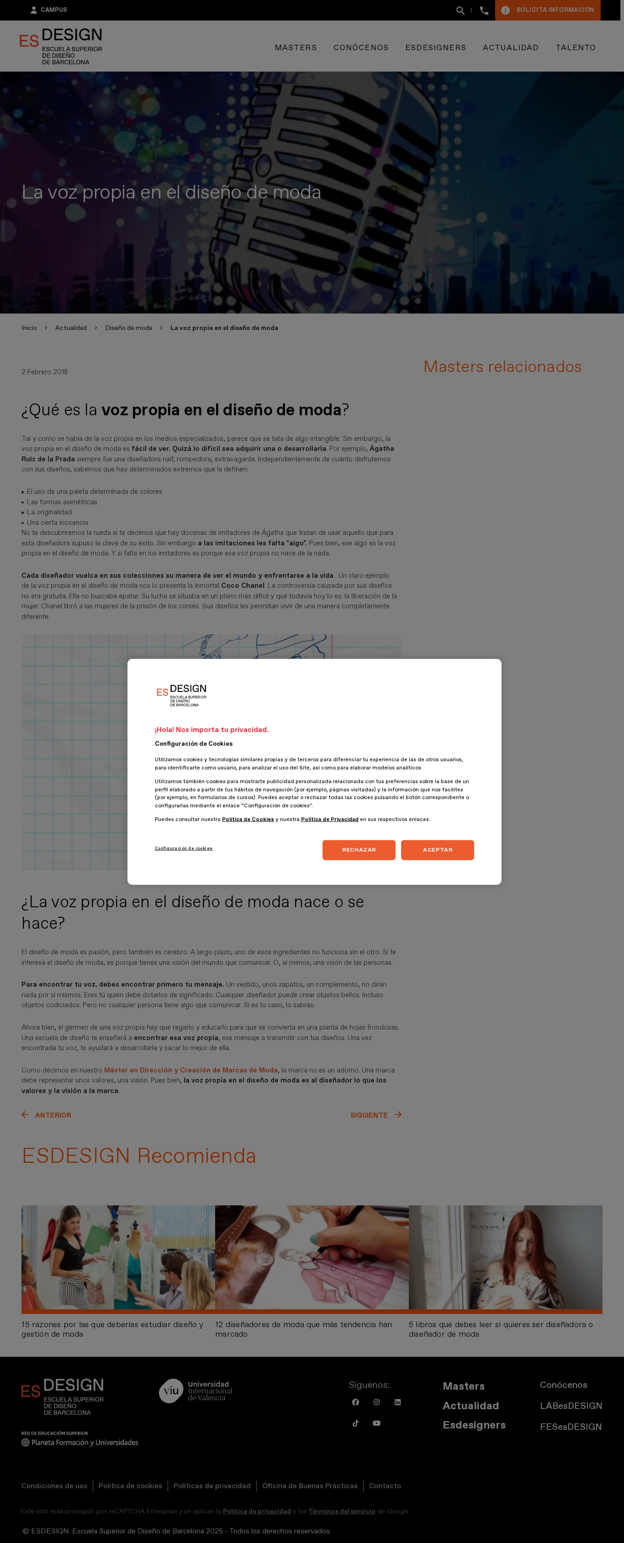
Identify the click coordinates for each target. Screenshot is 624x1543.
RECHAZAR (359, 849)
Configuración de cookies (184, 848)
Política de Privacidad (330, 819)
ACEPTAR (437, 849)
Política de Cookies (248, 819)
